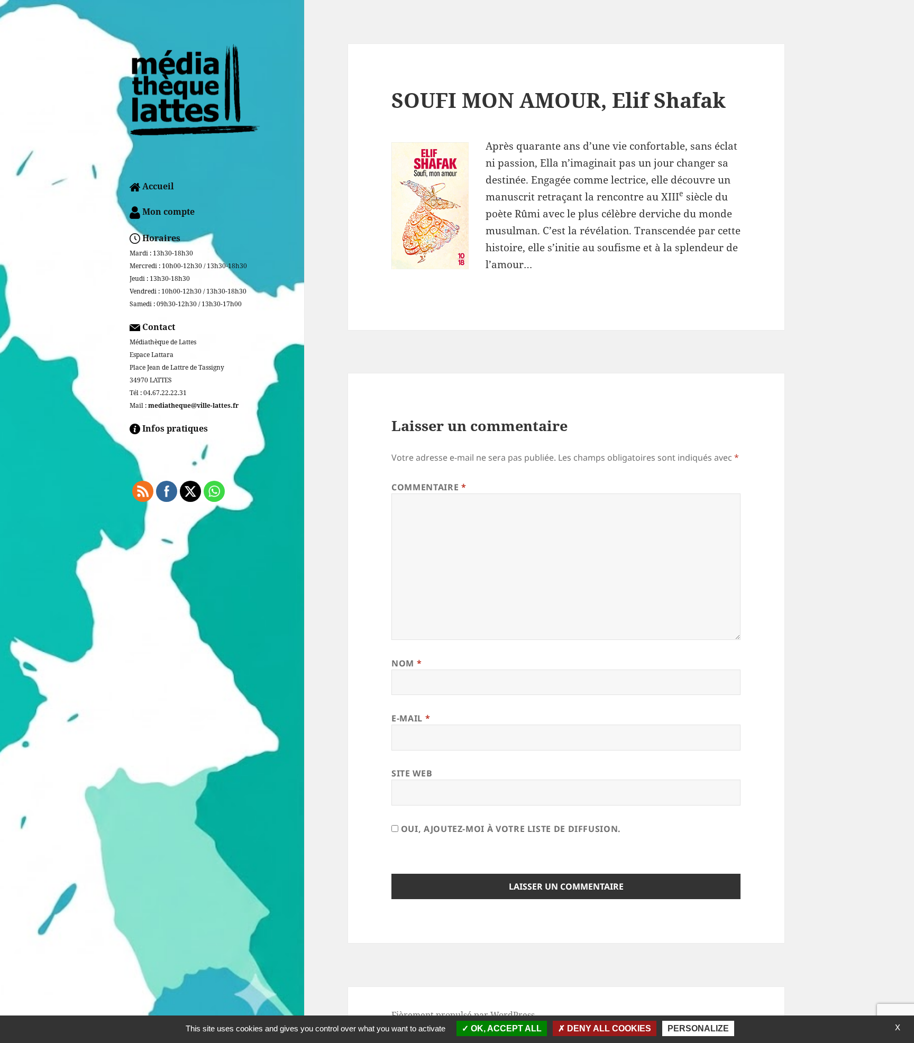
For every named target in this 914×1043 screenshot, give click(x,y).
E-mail (410, 718)
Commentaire (428, 487)
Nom (406, 663)
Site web (411, 773)
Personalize (698, 1028)
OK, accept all (505, 1028)
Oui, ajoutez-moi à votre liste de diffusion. (509, 829)
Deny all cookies (608, 1028)
